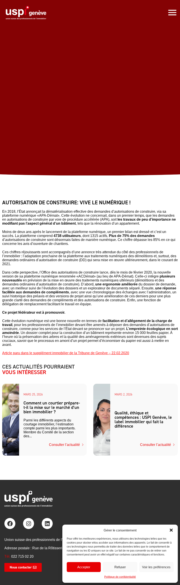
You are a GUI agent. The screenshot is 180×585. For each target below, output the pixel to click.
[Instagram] (28, 523)
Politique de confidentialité (120, 576)
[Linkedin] (47, 523)
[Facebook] (9, 523)
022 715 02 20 (22, 556)
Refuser (120, 567)
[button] (171, 530)
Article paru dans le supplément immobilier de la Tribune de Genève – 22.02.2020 (65, 353)
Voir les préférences (156, 567)
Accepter (83, 567)
